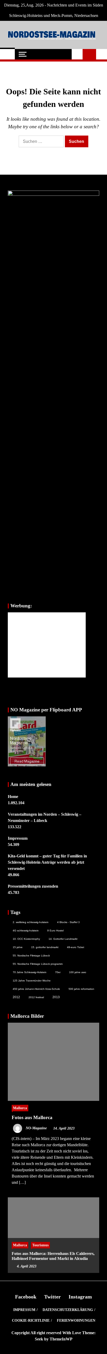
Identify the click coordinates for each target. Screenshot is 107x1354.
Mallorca (20, 1108)
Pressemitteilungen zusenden (33, 886)
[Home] (7, 54)
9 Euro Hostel (55, 930)
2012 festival (36, 997)
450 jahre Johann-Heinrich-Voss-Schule (36, 988)
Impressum (18, 838)
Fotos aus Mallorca (32, 1117)
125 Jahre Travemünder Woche (32, 980)
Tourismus (40, 1245)
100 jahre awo (77, 972)
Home (13, 796)
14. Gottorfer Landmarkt (63, 938)
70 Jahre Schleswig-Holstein (29, 972)
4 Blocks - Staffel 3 (68, 922)
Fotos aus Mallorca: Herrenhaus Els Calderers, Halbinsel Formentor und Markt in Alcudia (53, 1256)
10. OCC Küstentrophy (26, 938)
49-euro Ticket (75, 947)
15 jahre (18, 947)
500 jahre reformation (81, 988)
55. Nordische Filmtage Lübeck (31, 955)
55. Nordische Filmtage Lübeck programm (38, 963)
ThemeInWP (61, 1339)
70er (58, 972)
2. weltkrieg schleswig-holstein (31, 922)
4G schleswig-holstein (26, 930)
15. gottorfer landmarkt (44, 947)
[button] (77, 54)
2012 (16, 997)
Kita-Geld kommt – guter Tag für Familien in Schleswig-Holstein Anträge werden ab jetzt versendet (47, 862)
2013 (56, 997)
